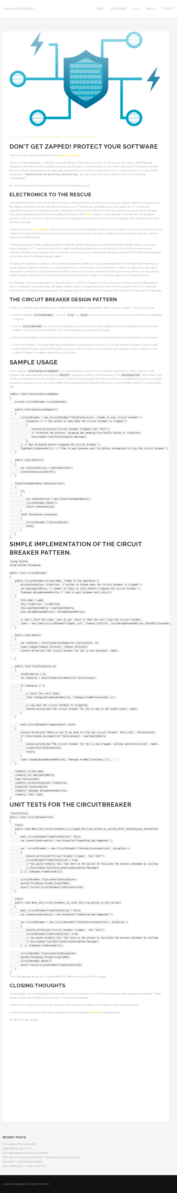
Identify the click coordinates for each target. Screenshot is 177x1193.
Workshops (118, 8)
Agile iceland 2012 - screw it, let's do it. (24, 1166)
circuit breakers (39, 229)
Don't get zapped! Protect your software (84, 146)
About (151, 8)
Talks (100, 8)
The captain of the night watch (19, 1144)
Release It (94, 1012)
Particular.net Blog (69, 155)
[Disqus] (86, 1068)
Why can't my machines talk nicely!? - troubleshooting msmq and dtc (42, 1157)
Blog (136, 8)
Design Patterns (81, 137)
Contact (168, 8)
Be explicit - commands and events (22, 1161)
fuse (89, 214)
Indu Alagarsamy (18, 8)
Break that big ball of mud (17, 1148)
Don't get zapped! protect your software (25, 1153)
